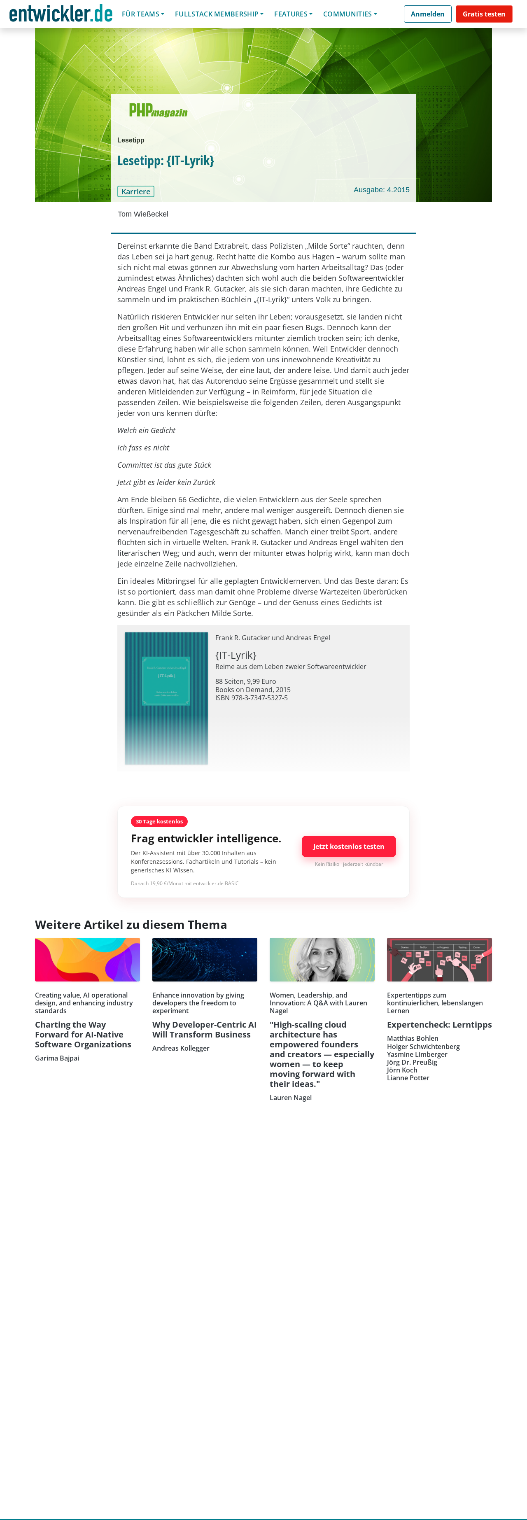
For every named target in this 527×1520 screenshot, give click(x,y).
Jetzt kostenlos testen (349, 846)
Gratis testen (484, 14)
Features (291, 14)
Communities (347, 14)
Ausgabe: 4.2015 (382, 190)
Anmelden (428, 14)
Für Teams (140, 14)
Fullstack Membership (217, 14)
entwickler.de (60, 15)
